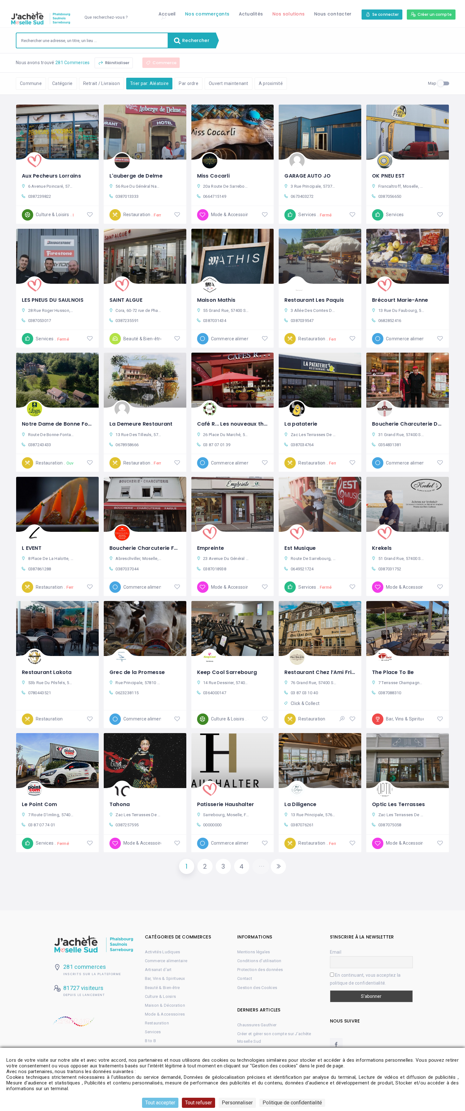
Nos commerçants (207, 14)
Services (153, 1031)
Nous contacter (333, 14)
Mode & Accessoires (165, 1014)
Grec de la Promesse (137, 672)
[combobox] (92, 40)
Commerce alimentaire (166, 960)
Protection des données (260, 969)
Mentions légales (253, 952)
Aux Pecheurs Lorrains (51, 175)
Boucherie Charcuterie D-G (408, 424)
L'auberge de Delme (136, 175)
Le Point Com (39, 804)
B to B (150, 1040)
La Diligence (300, 804)
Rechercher (195, 40)
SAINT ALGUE (125, 300)
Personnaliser (237, 1103)
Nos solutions (288, 14)
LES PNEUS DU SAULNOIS (53, 300)
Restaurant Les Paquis (314, 300)
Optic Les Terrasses (398, 804)
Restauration (157, 1023)
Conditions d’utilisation (259, 960)
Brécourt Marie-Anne (400, 300)
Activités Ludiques (162, 952)
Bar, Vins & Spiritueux (165, 978)
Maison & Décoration (165, 1005)
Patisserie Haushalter (225, 804)
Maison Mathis (216, 300)
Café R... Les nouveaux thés (233, 424)
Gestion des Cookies (257, 987)
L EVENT (31, 548)
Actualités (251, 14)
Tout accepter (160, 1103)
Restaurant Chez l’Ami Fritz (320, 672)
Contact (244, 978)
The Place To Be (393, 672)
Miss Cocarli (213, 175)
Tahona (119, 804)
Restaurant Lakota (47, 672)
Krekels (382, 548)
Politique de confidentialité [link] (292, 1103)
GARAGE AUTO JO (307, 175)
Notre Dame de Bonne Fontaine (63, 424)
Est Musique (300, 548)
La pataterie (300, 424)
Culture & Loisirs (160, 996)
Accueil (167, 14)
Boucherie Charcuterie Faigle (148, 548)
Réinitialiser (116, 63)
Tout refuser (198, 1103)
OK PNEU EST (388, 175)
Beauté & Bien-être (162, 987)
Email (335, 952)
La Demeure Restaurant (141, 424)
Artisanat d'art (158, 969)
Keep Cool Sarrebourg (227, 672)
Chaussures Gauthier (256, 1025)
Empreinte (210, 548)
